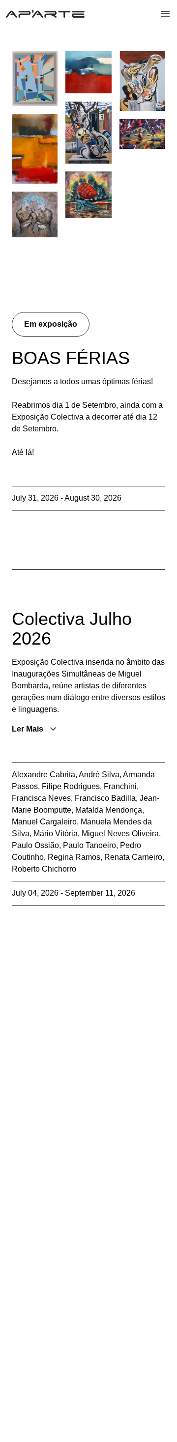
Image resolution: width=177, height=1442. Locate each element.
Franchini (120, 786)
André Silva (99, 774)
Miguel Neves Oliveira (120, 833)
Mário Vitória (55, 833)
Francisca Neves (41, 798)
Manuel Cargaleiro (44, 822)
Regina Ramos (74, 857)
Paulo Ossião (35, 845)
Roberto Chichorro (44, 869)
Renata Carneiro (133, 857)
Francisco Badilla (105, 798)
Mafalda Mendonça (108, 810)
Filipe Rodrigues (71, 786)
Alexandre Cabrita (43, 774)
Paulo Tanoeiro (89, 845)
